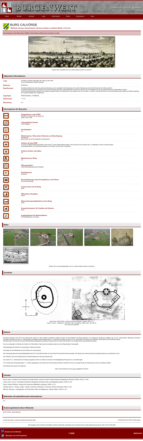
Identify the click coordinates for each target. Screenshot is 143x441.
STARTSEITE (117, 8)
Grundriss (35, 33)
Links (43, 16)
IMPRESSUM (138, 433)
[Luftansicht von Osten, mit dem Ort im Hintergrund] (97, 246)
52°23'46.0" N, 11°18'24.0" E (35, 116)
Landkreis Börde (56, 28)
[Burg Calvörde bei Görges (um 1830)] (122, 246)
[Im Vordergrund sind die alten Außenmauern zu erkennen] (43, 246)
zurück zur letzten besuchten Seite (25, 420)
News (7, 16)
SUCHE (128, 8)
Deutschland (30, 28)
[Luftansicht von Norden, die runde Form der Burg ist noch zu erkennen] (16, 246)
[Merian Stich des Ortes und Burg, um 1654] (71, 67)
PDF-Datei (137, 420)
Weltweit (13, 28)
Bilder (27, 33)
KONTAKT (137, 8)
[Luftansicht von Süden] (70, 246)
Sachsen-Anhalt (42, 28)
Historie (43, 33)
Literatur (50, 33)
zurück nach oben (8, 420)
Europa (21, 28)
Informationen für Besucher (13, 33)
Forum (68, 16)
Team (92, 16)
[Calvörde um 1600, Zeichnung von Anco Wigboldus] (16, 264)
